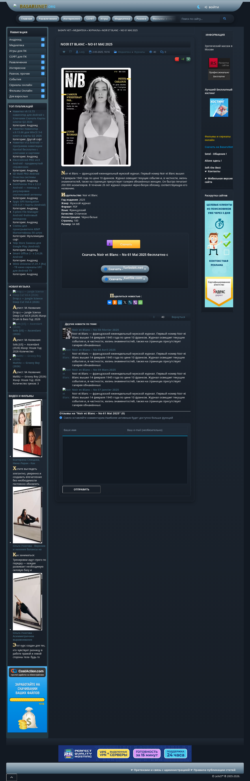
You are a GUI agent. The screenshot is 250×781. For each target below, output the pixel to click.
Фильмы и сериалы (166, 18)
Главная (26, 18)
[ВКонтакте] (109, 302)
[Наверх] (11, 777)
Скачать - (126, 268)
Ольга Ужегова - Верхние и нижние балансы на (29, 547)
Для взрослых (18, 96)
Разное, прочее (19, 73)
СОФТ (90, 18)
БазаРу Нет (64, 30)
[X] (125, 302)
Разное (141, 18)
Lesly (82, 52)
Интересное (71, 18)
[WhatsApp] (140, 302)
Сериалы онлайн (20, 85)
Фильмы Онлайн (20, 90)
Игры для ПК (18, 51)
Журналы (94, 30)
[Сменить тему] (198, 7)
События (15, 79)
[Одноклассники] (115, 302)
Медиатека (122, 18)
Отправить (81, 489)
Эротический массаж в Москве (218, 47)
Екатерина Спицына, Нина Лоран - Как (26, 461)
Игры (104, 18)
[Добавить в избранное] (64, 52)
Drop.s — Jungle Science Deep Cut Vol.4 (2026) (28, 300)
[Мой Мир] (120, 302)
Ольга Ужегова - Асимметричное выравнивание (23, 636)
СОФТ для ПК (18, 56)
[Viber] (135, 302)
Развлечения (48, 18)
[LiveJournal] (130, 302)
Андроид (15, 39)
